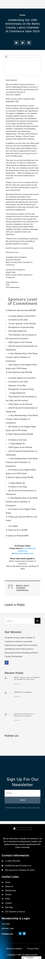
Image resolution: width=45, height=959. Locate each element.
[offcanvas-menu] (41, 4)
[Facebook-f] (7, 663)
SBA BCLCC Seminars (23, 692)
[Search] (37, 621)
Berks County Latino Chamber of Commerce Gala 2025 (27, 678)
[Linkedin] (24, 933)
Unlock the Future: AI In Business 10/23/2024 (24, 715)
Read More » (17, 683)
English (29, 957)
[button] (16, 42)
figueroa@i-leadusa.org (23, 553)
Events (22, 15)
